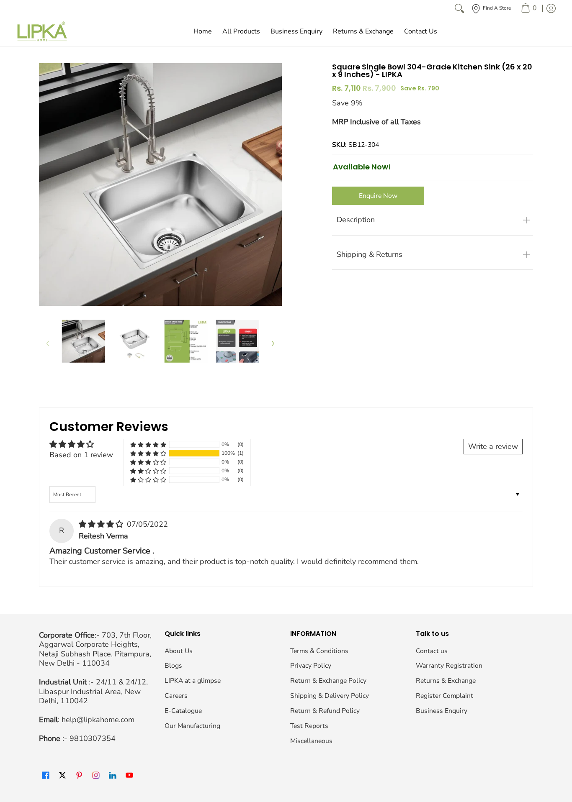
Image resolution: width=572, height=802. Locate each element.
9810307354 (93, 738)
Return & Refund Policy (325, 710)
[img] (102, 524)
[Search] (459, 8)
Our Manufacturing (192, 725)
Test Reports (309, 725)
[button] (148, 453)
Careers (176, 695)
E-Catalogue (183, 710)
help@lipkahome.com (98, 720)
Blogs (173, 665)
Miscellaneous (311, 741)
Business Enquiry (441, 710)
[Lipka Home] (42, 31)
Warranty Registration (449, 665)
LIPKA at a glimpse (193, 680)
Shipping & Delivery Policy (329, 695)
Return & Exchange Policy (328, 680)
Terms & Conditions (319, 651)
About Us (179, 651)
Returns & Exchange (446, 680)
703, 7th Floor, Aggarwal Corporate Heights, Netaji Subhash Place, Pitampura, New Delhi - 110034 (95, 649)
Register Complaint (444, 695)
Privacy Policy (310, 665)
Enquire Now (378, 195)
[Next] (272, 343)
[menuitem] (529, 8)
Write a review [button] (493, 446)
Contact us (432, 651)
